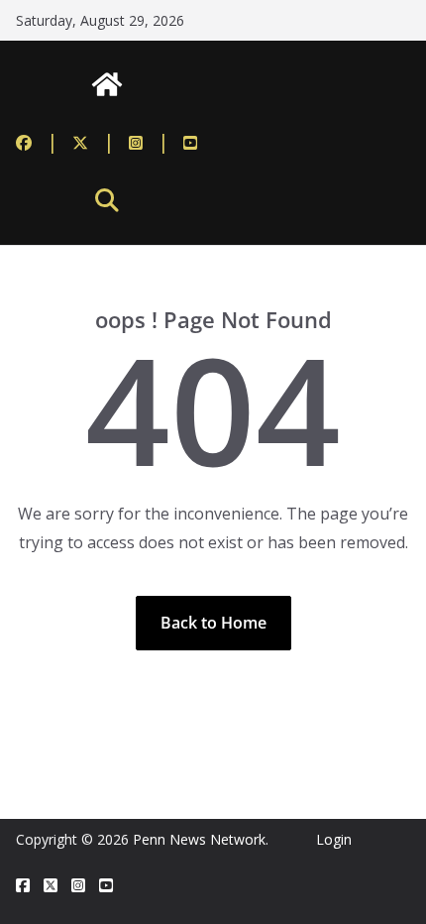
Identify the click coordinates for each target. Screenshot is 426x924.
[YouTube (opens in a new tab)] (190, 142)
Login (334, 839)
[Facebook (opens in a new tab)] (37, 142)
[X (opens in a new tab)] (50, 885)
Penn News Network (199, 839)
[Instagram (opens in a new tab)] (149, 142)
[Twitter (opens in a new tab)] (93, 142)
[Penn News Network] (107, 84)
